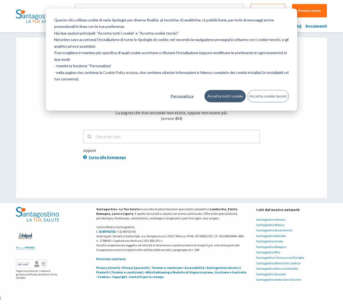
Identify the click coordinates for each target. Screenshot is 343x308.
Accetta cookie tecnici (268, 96)
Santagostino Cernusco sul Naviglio (280, 258)
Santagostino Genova (271, 219)
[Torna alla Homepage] (36, 16)
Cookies (104, 277)
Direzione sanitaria (111, 259)
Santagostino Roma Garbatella (277, 268)
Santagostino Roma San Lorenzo (278, 263)
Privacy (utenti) (108, 268)
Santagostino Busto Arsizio (274, 230)
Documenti (316, 26)
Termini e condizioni (167, 268)
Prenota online (309, 11)
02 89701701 (107, 232)
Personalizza (182, 96)
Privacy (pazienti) (136, 268)
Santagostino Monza (270, 225)
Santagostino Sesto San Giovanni (278, 279)
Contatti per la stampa (146, 277)
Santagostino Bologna (271, 247)
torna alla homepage (107, 157)
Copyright (119, 277)
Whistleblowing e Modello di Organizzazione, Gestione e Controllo (196, 272)
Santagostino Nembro (271, 236)
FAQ (297, 26)
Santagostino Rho (268, 252)
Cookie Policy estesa (120, 72)
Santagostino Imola (269, 241)
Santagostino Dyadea (271, 274)
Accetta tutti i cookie (225, 96)
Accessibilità (194, 268)
